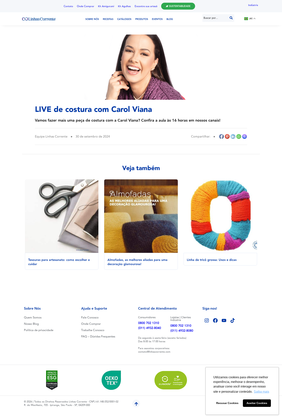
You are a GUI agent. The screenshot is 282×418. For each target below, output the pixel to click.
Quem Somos (32, 317)
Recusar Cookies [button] (227, 403)
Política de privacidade (38, 330)
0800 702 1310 (148, 323)
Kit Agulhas (124, 6)
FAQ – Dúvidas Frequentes (98, 336)
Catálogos (124, 19)
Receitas (108, 19)
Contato (68, 6)
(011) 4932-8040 (149, 328)
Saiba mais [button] (261, 391)
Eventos (157, 19)
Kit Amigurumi (106, 6)
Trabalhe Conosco (92, 330)
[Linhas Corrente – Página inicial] (39, 18)
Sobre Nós (92, 19)
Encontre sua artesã (146, 6)
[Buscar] (231, 18)
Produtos (141, 19)
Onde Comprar (85, 6)
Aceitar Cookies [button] (257, 403)
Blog (170, 19)
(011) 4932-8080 (181, 330)
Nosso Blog (31, 323)
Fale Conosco (90, 317)
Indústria (253, 5)
